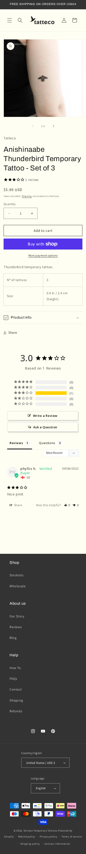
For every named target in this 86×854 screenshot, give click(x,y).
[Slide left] (32, 126)
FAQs (13, 678)
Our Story (17, 616)
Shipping (27, 196)
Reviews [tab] (16, 443)
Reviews (16, 627)
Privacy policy (48, 836)
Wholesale (18, 586)
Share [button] (12, 332)
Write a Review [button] (45, 415)
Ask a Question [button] (45, 427)
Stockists (16, 575)
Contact (16, 689)
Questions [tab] (47, 443)
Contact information (57, 843)
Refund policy (26, 836)
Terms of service (72, 836)
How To (15, 668)
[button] (9, 20)
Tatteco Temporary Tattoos (40, 830)
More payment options (43, 255)
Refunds (16, 711)
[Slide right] (53, 126)
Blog (13, 638)
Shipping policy (30, 843)
